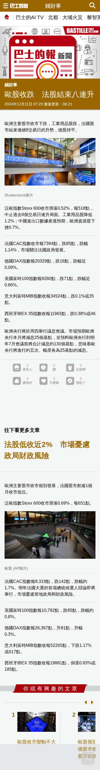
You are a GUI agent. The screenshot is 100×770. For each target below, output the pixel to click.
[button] (84, 702)
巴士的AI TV (30, 17)
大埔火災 (72, 17)
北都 (53, 17)
